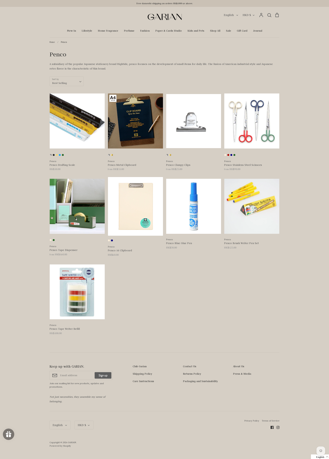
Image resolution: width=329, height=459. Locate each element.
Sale (228, 30)
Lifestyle (87, 30)
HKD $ (247, 15)
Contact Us (189, 366)
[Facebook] (271, 427)
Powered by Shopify (60, 445)
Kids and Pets (196, 30)
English (229, 15)
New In (71, 30)
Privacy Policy (251, 420)
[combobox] (67, 81)
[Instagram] (276, 427)
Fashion (145, 30)
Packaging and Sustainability (200, 381)
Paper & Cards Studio (168, 30)
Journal (257, 30)
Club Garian (140, 366)
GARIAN (72, 442)
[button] (320, 456)
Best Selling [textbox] (59, 83)
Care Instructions (143, 381)
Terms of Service (270, 420)
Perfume (129, 30)
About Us (238, 366)
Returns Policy (192, 373)
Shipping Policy (142, 373)
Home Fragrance (108, 30)
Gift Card (242, 30)
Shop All (215, 30)
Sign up (103, 375)
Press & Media (242, 373)
